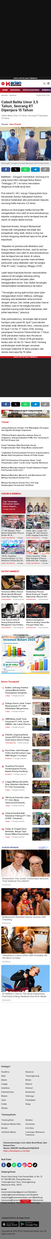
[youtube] (29, 1165)
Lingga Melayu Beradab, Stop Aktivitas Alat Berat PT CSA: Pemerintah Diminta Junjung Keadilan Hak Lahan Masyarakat (17, 784)
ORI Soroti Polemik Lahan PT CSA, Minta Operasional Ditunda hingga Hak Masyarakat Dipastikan (17, 800)
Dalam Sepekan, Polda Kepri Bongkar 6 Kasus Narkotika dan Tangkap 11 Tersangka (37, 559)
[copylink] (45, 169)
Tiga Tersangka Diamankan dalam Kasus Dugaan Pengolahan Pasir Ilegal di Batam (11, 506)
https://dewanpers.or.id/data (16, 1151)
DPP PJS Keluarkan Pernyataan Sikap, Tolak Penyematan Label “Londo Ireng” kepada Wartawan (24, 461)
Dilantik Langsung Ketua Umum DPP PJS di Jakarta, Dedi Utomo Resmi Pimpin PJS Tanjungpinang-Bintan (17, 737)
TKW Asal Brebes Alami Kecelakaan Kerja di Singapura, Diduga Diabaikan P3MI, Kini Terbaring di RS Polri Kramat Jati (25, 437)
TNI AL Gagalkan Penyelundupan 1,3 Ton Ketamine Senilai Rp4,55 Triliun (12, 559)
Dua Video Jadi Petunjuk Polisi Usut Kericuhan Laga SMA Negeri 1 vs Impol (17, 753)
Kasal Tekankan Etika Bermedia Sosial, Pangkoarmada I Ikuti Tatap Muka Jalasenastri (22, 446)
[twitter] (15, 169)
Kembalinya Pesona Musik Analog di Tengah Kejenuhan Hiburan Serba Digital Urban (37, 595)
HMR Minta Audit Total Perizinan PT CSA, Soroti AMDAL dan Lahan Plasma (17, 721)
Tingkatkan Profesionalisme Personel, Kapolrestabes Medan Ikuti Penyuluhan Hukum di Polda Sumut (25, 454)
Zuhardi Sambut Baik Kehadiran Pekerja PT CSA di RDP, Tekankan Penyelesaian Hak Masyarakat (18, 816)
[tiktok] (35, 1165)
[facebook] (5, 169)
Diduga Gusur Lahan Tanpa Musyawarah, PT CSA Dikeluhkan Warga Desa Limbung (18, 706)
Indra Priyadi (15, 124)
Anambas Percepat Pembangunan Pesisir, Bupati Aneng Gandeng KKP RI (16, 769)
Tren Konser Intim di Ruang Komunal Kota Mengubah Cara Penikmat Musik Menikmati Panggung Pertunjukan (13, 625)
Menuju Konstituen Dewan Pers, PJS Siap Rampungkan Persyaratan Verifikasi (20, 484)
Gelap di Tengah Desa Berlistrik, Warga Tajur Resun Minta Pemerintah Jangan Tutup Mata (16, 832)
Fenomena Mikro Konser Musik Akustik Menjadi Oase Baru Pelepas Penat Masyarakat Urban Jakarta (12, 597)
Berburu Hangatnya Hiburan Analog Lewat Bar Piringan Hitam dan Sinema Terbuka (38, 623)
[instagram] (24, 1165)
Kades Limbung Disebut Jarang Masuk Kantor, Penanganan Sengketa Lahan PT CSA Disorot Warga (16, 690)
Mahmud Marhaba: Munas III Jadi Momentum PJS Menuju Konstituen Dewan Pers (23, 476)
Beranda (4, 95)
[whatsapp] (25, 169)
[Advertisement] (19, 39)
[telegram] (35, 169)
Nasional (13, 95)
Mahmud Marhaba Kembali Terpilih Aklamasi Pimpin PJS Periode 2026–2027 (24, 469)
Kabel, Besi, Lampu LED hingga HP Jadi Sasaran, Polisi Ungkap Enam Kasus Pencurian (38, 534)
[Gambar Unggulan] (25, 144)
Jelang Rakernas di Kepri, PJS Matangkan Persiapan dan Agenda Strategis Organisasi (25, 429)
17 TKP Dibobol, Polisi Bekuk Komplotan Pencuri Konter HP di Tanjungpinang (12, 534)
